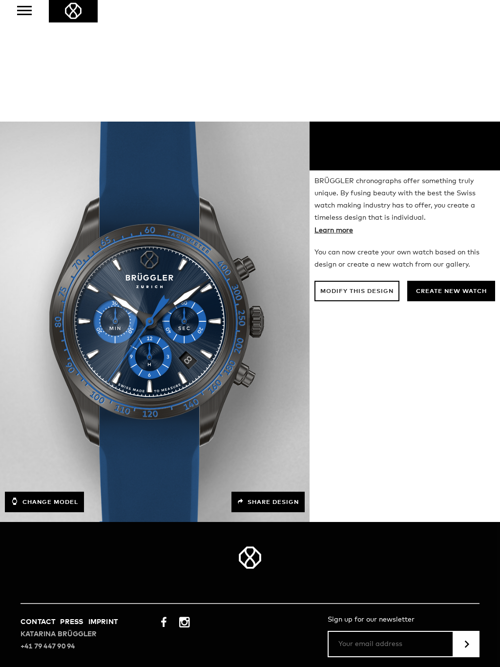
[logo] (73, 11)
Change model (49, 502)
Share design (272, 502)
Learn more (333, 230)
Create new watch (451, 291)
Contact (38, 622)
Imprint (103, 622)
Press (71, 622)
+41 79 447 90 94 (48, 646)
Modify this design (357, 291)
